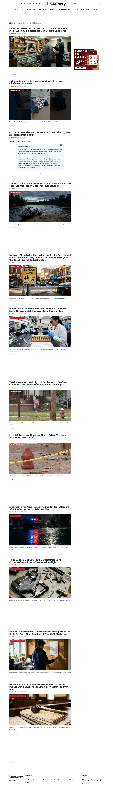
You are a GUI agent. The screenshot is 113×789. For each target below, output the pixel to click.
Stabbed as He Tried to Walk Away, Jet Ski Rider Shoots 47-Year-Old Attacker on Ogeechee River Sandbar (40, 184)
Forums (45, 780)
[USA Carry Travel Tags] (86, 59)
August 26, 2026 (22, 33)
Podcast (50, 780)
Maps (34, 780)
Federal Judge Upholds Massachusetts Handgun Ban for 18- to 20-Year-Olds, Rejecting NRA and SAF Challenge (39, 633)
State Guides (28, 780)
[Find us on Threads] (39, 4)
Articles (39, 780)
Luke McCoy (13, 33)
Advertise (71, 780)
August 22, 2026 (22, 564)
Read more (14, 74)
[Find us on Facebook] (21, 4)
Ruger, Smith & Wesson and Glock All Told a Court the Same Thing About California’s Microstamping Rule (37, 310)
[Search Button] (98, 3)
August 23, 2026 (22, 387)
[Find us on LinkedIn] (30, 4)
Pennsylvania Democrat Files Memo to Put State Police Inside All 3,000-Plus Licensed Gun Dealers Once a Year (38, 29)
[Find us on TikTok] (33, 4)
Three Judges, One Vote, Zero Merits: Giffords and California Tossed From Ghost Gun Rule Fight (35, 561)
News (12, 141)
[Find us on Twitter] (27, 4)
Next (17, 762)
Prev (12, 762)
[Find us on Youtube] (18, 4)
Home (16, 9)
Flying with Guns (15, 90)
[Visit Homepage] (56, 3)
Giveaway (65, 780)
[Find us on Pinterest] (36, 4)
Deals (59, 780)
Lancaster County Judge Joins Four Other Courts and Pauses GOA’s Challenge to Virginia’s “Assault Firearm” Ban (38, 687)
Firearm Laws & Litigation (17, 37)
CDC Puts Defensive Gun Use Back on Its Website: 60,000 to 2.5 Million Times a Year (40, 133)
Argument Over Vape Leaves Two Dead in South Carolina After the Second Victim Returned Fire (39, 508)
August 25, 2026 (22, 86)
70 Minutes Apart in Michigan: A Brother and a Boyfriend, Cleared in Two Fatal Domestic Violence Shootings (39, 383)
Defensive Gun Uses (16, 192)
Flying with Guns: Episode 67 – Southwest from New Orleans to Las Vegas (36, 82)
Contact (95, 9)
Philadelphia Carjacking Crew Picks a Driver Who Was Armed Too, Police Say (37, 436)
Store (55, 780)
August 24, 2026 (22, 262)
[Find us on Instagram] (24, 4)
